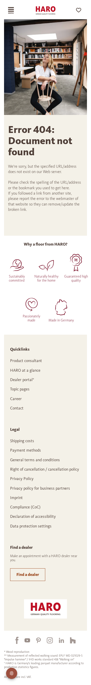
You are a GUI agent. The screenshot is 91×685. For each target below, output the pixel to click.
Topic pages (20, 389)
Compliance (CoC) (25, 507)
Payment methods (25, 450)
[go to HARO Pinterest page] (35, 640)
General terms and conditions (35, 459)
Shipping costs (22, 440)
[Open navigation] (14, 10)
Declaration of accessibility (33, 516)
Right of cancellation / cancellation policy (44, 469)
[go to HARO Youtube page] (24, 640)
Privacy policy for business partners (40, 488)
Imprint (16, 497)
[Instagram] (47, 640)
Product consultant (26, 360)
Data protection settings (31, 526)
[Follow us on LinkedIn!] (58, 640)
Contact (17, 408)
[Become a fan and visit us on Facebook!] (13, 640)
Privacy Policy (22, 478)
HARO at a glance (25, 370)
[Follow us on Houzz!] (70, 640)
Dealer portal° (22, 379)
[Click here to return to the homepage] (45, 10)
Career (16, 398)
